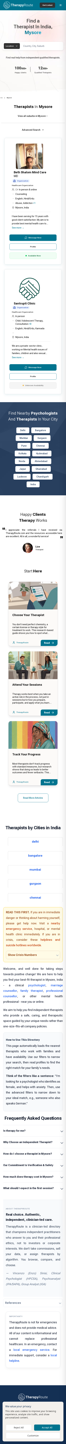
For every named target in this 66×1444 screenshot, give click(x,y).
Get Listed (47, 5)
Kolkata (22, 453)
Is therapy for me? (14, 1130)
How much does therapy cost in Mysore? (28, 1176)
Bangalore (40, 430)
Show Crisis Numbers (22, 955)
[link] (9, 98)
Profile (33, 247)
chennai (35, 897)
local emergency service (31, 1349)
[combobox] (12, 46)
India (1, 97)
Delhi (22, 430)
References (13, 1302)
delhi (35, 841)
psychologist (36, 985)
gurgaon (35, 883)
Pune (24, 445)
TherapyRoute (22, 642)
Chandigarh (42, 476)
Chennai (40, 445)
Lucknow (22, 476)
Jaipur (22, 469)
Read (47, 643)
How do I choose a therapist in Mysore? (27, 1153)
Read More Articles (33, 798)
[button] (33, 201)
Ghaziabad (41, 469)
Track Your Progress (26, 754)
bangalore (35, 855)
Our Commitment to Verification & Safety (28, 1165)
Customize (33, 1435)
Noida (22, 461)
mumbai (35, 869)
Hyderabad (42, 453)
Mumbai (24, 438)
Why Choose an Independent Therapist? (27, 1142)
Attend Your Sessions (27, 684)
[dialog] (33, 1421)
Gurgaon (42, 438)
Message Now (35, 238)
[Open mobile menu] (60, 5)
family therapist (31, 990)
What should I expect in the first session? (28, 1188)
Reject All (19, 1427)
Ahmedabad (41, 461)
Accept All (47, 1427)
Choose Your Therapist (28, 615)
